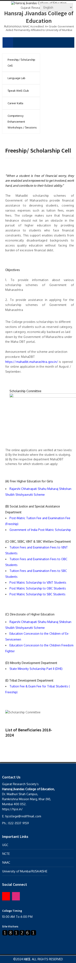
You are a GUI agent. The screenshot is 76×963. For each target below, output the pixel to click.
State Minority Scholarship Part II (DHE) (36, 668)
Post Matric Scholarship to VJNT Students (38, 582)
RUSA (35, 871)
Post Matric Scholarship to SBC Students (37, 594)
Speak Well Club (18, 90)
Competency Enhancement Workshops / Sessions (22, 121)
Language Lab (16, 78)
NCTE (6, 853)
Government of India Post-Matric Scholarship (40, 530)
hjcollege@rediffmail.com (23, 816)
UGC (5, 845)
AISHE (43, 871)
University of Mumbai (16, 871)
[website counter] (19, 933)
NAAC (6, 862)
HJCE (27, 959)
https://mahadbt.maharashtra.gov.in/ (31, 361)
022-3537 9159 (18, 823)
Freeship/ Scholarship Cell (21, 62)
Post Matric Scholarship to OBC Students (38, 588)
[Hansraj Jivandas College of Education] (38, 2)
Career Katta (15, 103)
